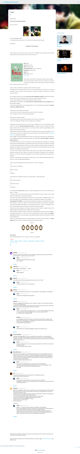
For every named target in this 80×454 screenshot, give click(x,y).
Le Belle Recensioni (11, 2)
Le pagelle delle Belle (61, 73)
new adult (25, 241)
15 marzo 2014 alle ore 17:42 (22, 289)
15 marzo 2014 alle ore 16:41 (22, 278)
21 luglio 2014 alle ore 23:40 (23, 378)
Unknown (15, 388)
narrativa (20, 241)
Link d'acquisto (26, 75)
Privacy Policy (17, 446)
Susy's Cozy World (17, 334)
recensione (37, 241)
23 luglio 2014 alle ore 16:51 (22, 388)
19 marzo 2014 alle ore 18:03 (25, 317)
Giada (17, 257)
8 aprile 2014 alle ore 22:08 (23, 361)
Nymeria (15, 278)
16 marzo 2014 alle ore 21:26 (24, 270)
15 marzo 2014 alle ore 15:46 (23, 266)
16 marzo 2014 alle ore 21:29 (24, 293)
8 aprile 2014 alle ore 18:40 (25, 352)
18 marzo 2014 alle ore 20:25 (24, 342)
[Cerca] (78, 2)
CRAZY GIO (15, 266)
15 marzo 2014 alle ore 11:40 (22, 252)
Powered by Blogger (40, 450)
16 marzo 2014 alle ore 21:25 (24, 257)
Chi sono (2, 446)
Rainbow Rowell (31, 241)
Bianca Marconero (17, 352)
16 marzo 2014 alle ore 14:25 (22, 301)
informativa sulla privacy (47, 438)
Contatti (5, 446)
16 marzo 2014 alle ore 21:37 (24, 308)
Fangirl (16, 241)
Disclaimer (22, 446)
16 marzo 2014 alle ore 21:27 (24, 282)
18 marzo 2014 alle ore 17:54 (26, 334)
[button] (10, 15)
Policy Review (10, 446)
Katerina (15, 289)
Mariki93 (15, 252)
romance (42, 241)
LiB (14, 373)
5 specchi (11, 241)
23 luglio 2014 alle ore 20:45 (23, 405)
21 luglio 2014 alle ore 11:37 (19, 373)
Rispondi (15, 264)
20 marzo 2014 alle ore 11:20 (24, 326)
